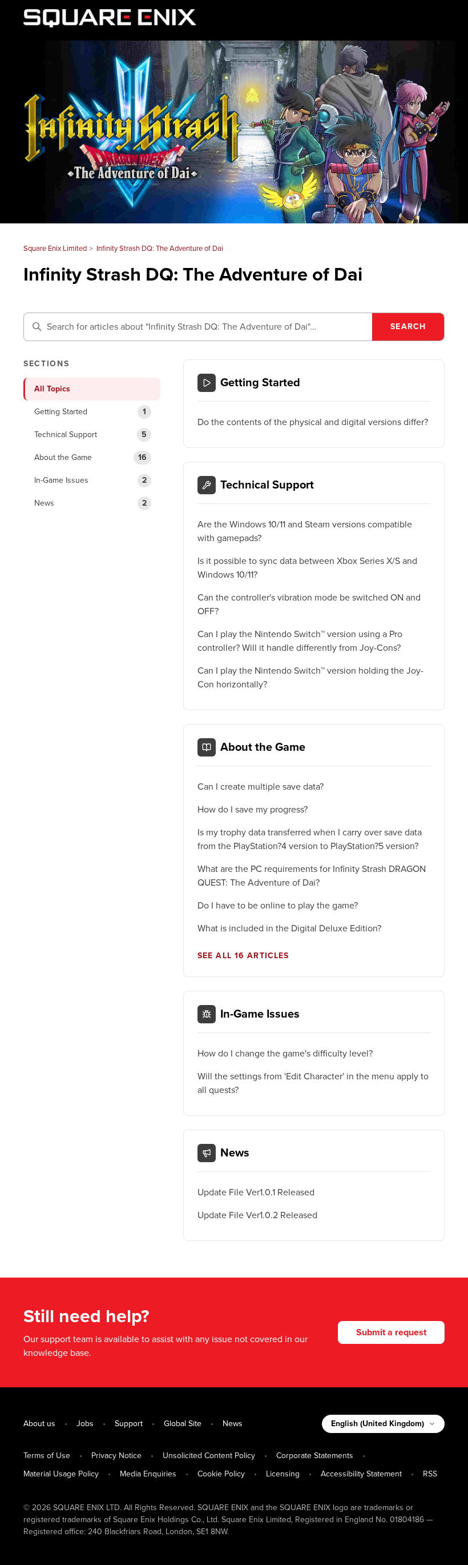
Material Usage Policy (61, 1474)
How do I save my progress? (252, 809)
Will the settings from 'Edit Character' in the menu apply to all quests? (313, 1083)
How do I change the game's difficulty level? (285, 1053)
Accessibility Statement (361, 1474)
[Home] (109, 18)
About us (39, 1423)
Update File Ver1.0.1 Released (255, 1192)
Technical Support (267, 485)
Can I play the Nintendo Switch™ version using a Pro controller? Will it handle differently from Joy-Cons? (299, 641)
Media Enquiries (148, 1474)
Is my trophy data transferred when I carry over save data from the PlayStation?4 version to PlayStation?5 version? (309, 839)
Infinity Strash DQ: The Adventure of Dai (159, 248)
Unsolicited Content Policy (209, 1455)
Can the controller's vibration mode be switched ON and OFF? (309, 604)
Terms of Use (46, 1455)
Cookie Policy (221, 1474)
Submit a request (391, 1332)
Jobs (85, 1423)
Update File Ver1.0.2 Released (257, 1215)
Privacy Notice (116, 1455)
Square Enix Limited (55, 248)
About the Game (262, 747)
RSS (430, 1474)
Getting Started (260, 383)
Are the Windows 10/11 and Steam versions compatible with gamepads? (304, 531)
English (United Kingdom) (377, 1423)
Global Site (182, 1423)
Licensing (283, 1474)
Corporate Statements (314, 1455)
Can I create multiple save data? (260, 786)
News (234, 1153)
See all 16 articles (243, 955)
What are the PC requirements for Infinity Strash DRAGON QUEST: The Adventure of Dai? (311, 875)
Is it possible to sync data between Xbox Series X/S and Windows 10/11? (307, 568)
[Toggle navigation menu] (424, 20)
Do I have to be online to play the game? (277, 905)
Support (129, 1423)
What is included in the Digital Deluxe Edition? (289, 928)
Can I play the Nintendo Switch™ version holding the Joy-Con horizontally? (310, 677)
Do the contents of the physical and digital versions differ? (312, 422)
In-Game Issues (260, 1014)
